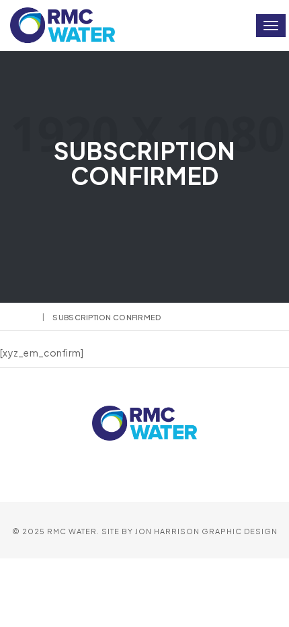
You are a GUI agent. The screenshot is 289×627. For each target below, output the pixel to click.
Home (22, 317)
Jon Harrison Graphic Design (206, 531)
